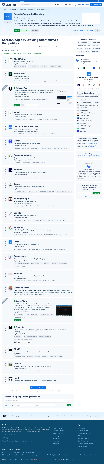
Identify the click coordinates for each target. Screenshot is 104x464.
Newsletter (56, 443)
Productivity (97, 48)
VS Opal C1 (83, 108)
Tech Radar (81, 428)
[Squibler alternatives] (10, 214)
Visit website (17, 320)
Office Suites (88, 48)
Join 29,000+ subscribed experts (89, 197)
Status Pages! (57, 436)
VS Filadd (83, 131)
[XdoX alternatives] (10, 379)
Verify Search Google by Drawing (83, 30)
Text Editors (81, 51)
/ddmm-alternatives (9, 347)
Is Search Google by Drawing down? (89, 156)
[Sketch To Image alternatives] (10, 288)
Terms (20, 459)
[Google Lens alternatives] (10, 257)
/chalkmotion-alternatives (11, 57)
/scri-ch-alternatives (9, 110)
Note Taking (80, 48)
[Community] (57, 4)
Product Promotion (8, 441)
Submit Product (96, 5)
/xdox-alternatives (8, 376)
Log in (6, 405)
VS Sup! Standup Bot (86, 126)
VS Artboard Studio (86, 121)
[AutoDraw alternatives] (10, 228)
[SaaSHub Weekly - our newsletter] (54, 4)
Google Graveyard (83, 441)
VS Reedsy (83, 123)
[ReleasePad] (10, 89)
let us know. (91, 146)
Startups (22, 1)
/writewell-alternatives (10, 168)
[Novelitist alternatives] (10, 328)
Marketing (25, 455)
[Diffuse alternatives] (10, 364)
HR (48, 455)
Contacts (18, 441)
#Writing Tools (26, 53)
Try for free (17, 105)
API (34, 441)
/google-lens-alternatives (11, 254)
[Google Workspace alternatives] (10, 156)
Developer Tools (82, 45)
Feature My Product (82, 5)
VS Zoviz (82, 128)
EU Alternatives (93, 143)
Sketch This (45, 23)
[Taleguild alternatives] (10, 274)
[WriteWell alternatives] (10, 170)
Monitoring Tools (78, 455)
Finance (86, 455)
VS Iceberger (84, 110)
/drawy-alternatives (9, 182)
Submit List (56, 441)
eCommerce (41, 455)
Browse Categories (58, 428)
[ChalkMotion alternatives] (10, 60)
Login (101, 1)
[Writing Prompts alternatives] (10, 199)
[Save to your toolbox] (8, 22)
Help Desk (9, 455)
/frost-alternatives (8, 240)
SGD (7, 16)
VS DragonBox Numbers (87, 113)
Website (17, 30)
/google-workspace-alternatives (13, 153)
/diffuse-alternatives (9, 361)
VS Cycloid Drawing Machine (89, 105)
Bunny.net (36, 459)
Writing (87, 51)
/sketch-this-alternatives (10, 71)
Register (95, 1)
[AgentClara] (10, 302)
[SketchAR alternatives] (10, 141)
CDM (10, 127)
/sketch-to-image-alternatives (12, 286)
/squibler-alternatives (9, 211)
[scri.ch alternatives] (10, 113)
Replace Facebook (83, 430)
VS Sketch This (84, 115)
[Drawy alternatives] (10, 185)
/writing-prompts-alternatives (12, 196)
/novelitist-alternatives (10, 325)
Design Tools (96, 42)
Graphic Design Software (93, 45)
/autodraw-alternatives (10, 225)
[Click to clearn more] (52, 416)
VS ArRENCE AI (84, 118)
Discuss (24, 441)
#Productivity (6, 53)
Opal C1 (90, 25)
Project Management (65, 455)
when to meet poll (71, 459)
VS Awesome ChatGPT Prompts (89, 102)
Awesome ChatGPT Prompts (55, 25)
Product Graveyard (84, 438)
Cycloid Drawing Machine (75, 25)
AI (78, 42)
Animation (84, 42)
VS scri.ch (83, 100)
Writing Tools (95, 51)
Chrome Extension (58, 433)
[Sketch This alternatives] (10, 74)
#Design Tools (16, 53)
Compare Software (58, 430)
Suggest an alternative (38, 388)
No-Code (7, 452)
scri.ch (55, 23)
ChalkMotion (35, 23)
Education (93, 455)
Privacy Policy (13, 459)
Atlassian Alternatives (84, 436)
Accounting (33, 455)
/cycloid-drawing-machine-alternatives (15, 124)
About (30, 441)
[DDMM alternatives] (10, 350)
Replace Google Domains (85, 443)
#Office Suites (37, 53)
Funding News (57, 438)
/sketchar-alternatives (9, 139)
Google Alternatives (84, 433)
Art (89, 42)
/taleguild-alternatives (10, 271)
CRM (3, 455)
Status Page (35, 30)
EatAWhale (88, 170)
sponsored (97, 416)
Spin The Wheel (54, 459)
